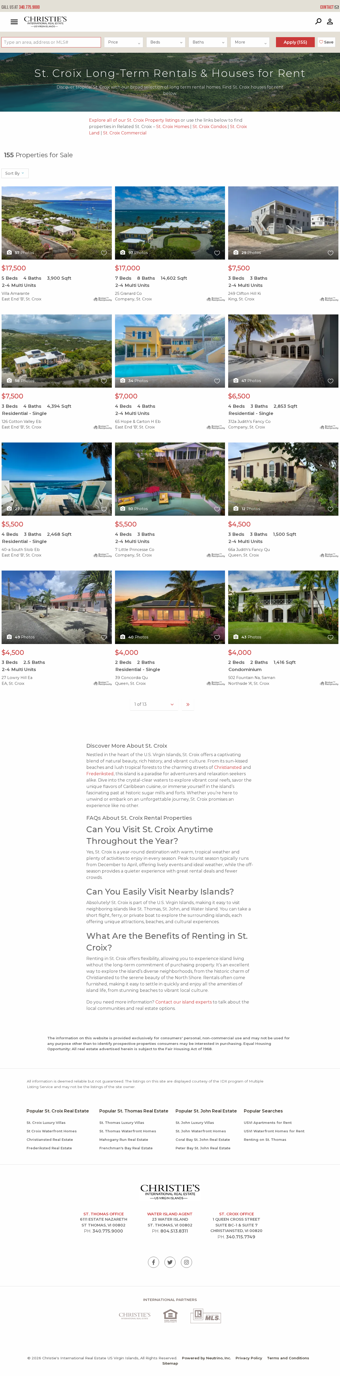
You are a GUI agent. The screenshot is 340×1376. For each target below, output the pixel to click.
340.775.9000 (20, 7)
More (240, 42)
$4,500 (239, 524)
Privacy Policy (249, 1358)
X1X (5, 189)
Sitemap (170, 1363)
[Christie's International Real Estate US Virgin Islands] (32, 22)
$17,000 (127, 268)
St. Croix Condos (210, 126)
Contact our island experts (183, 1002)
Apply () (295, 42)
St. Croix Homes (172, 126)
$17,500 (14, 268)
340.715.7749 (240, 1236)
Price (113, 42)
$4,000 (126, 652)
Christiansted (228, 767)
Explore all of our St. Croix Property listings (134, 120)
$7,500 (239, 268)
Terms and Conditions (288, 1358)
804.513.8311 (174, 1231)
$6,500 (239, 396)
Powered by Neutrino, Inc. (206, 1358)
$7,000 (126, 396)
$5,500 (12, 524)
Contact (327, 7)
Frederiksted (100, 773)
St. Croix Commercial (125, 132)
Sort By (13, 173)
